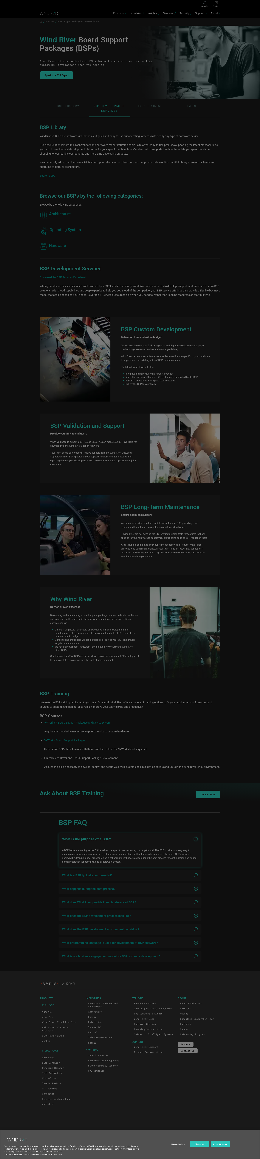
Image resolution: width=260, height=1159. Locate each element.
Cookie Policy (17, 1154)
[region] (130, 1144)
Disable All (199, 1144)
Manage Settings (178, 1144)
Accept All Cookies (220, 1144)
